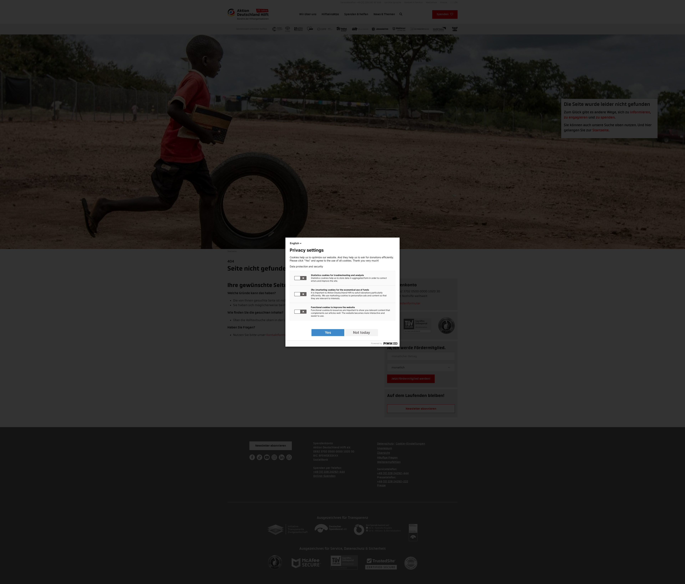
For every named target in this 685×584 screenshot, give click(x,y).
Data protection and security (306, 266)
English (294, 243)
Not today (361, 332)
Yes (328, 332)
